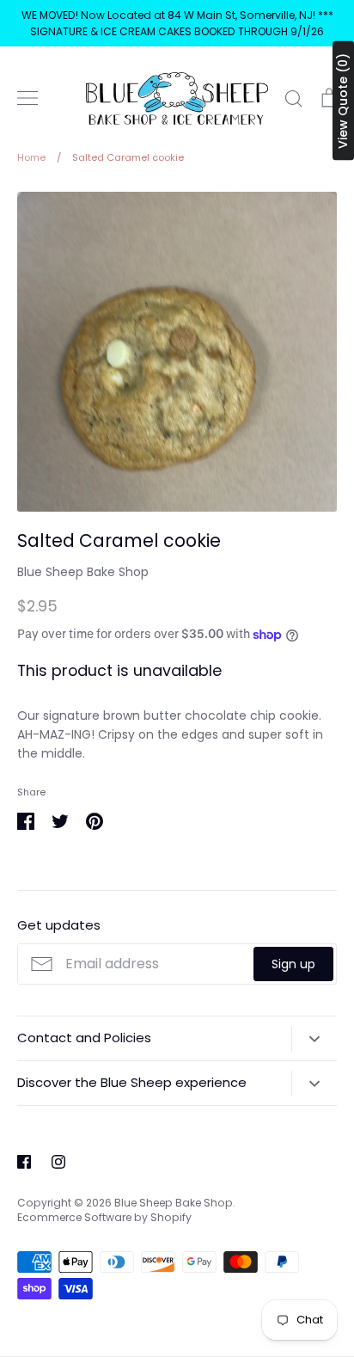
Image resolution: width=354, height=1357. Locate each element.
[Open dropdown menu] (314, 1039)
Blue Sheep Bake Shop (83, 571)
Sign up (293, 964)
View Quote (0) (342, 101)
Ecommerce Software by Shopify (104, 1217)
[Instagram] (58, 1162)
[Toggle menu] (27, 98)
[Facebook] (24, 1162)
